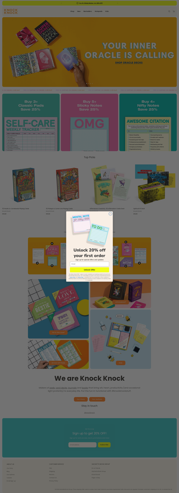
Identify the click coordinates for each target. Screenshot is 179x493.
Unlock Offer (89, 270)
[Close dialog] (110, 213)
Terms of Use (80, 277)
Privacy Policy (73, 277)
